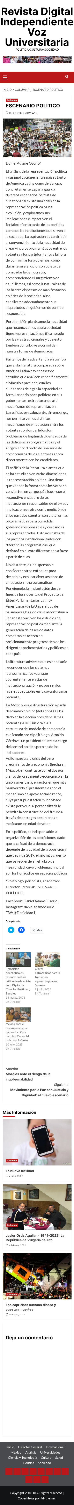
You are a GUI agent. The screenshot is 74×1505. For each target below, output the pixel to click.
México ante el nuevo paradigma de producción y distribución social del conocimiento (17, 1032)
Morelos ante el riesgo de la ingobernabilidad (28, 1074)
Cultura (46, 1457)
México (15, 1452)
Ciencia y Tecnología (22, 1457)
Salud (59, 1457)
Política (28, 1463)
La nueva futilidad (20, 1171)
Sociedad (44, 1463)
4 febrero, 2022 (17, 1245)
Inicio (10, 1447)
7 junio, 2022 (16, 1176)
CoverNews (26, 1498)
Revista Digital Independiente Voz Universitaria (37, 26)
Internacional (55, 1447)
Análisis (30, 1452)
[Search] (66, 76)
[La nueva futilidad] (37, 1142)
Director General (30, 1447)
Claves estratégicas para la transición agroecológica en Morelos (47, 977)
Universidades (50, 1452)
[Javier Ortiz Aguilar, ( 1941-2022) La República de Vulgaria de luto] (37, 1207)
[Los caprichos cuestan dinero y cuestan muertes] (37, 1276)
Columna (12, 100)
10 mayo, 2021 (17, 1314)
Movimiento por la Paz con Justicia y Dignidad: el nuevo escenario (39, 1090)
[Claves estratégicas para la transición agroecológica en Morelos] (47, 959)
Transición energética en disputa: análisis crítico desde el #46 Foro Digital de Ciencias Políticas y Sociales (18, 981)
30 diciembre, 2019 (20, 112)
